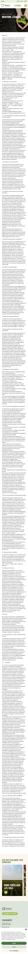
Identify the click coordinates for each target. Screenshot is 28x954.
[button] (26, 929)
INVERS (3, 14)
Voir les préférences (14, 950)
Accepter (14, 943)
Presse (21, 1)
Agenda (18, 1)
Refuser (14, 947)
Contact (25, 1)
